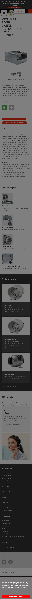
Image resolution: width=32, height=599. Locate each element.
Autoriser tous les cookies (16, 596)
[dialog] (16, 588)
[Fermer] (29, 579)
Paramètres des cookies (16, 592)
